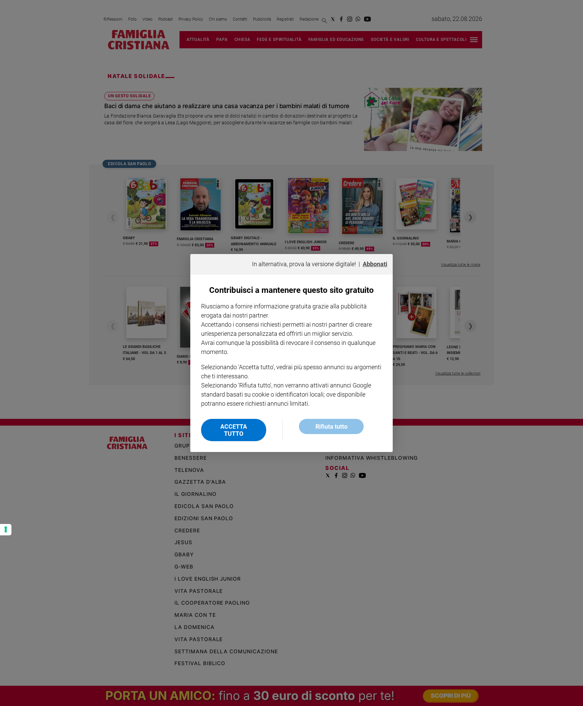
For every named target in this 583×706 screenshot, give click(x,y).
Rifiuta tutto (331, 426)
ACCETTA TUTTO (233, 430)
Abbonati (375, 264)
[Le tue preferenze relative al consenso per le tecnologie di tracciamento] (5, 529)
